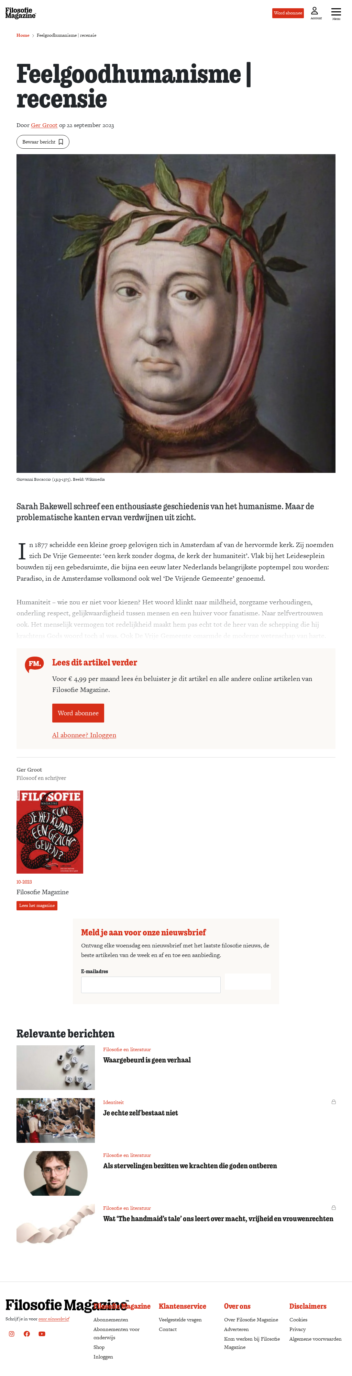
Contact (168, 1329)
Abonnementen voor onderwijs (117, 1333)
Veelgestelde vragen (180, 1319)
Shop (99, 1347)
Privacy (297, 1329)
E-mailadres (94, 971)
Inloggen (103, 1356)
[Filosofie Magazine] (21, 13)
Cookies (298, 1319)
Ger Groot (44, 125)
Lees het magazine (37, 905)
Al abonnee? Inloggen (84, 735)
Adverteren (236, 1329)
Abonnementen (111, 1319)
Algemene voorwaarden (315, 1338)
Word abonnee (288, 13)
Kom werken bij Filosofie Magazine (252, 1343)
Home (23, 35)
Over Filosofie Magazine (251, 1319)
